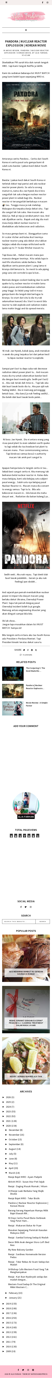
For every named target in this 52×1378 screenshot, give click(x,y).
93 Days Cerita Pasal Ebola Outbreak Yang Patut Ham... (27, 1219)
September (15, 1144)
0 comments (27, 655)
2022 (9, 1116)
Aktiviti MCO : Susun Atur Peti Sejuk (26, 1181)
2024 (9, 1106)
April (11, 1168)
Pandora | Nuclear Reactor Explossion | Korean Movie (26, 43)
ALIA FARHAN (16, 1374)
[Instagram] (48, 2)
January (13, 1297)
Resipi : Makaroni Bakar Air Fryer (25, 1225)
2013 (9, 1332)
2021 (9, 1120)
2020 (9, 1125)
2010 (9, 1346)
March (12, 1172)
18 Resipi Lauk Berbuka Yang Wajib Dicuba (26, 1192)
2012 (9, 1336)
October (13, 1139)
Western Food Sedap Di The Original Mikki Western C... (26, 1286)
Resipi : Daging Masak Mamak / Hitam (27, 1186)
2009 (9, 1351)
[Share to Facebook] (28, 650)
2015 (9, 1322)
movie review (12, 50)
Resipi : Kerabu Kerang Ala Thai (26, 1076)
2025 (9, 1101)
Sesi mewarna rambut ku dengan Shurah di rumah (26, 972)
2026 (9, 1097)
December (14, 1129)
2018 (9, 1308)
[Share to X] (24, 650)
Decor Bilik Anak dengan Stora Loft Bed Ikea (28, 1244)
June (11, 1158)
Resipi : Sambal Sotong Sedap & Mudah (28, 1237)
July (11, 1153)
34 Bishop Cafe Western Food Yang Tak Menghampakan (28, 1271)
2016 (9, 1317)
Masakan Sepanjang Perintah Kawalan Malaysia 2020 (27, 1232)
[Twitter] (26, 907)
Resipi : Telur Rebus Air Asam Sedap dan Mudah (28, 1263)
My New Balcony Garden (20, 1249)
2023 (9, 1111)
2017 (9, 1313)
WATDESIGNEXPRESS (39, 1374)
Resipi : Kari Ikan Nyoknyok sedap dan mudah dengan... (27, 1278)
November (14, 1134)
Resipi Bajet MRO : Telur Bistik (24, 1198)
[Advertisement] (26, 868)
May (11, 1163)
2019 (9, 1303)
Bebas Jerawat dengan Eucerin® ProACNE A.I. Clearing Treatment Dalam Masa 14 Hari (26, 1023)
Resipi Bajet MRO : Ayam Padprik (25, 1176)
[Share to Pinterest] (32, 650)
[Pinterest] (33, 1370)
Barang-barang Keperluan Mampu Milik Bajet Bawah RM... (28, 1212)
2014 (9, 1327)
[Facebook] (42, 2)
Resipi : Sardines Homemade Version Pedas (27, 1256)
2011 (9, 1341)
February (13, 1292)
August (13, 1148)
